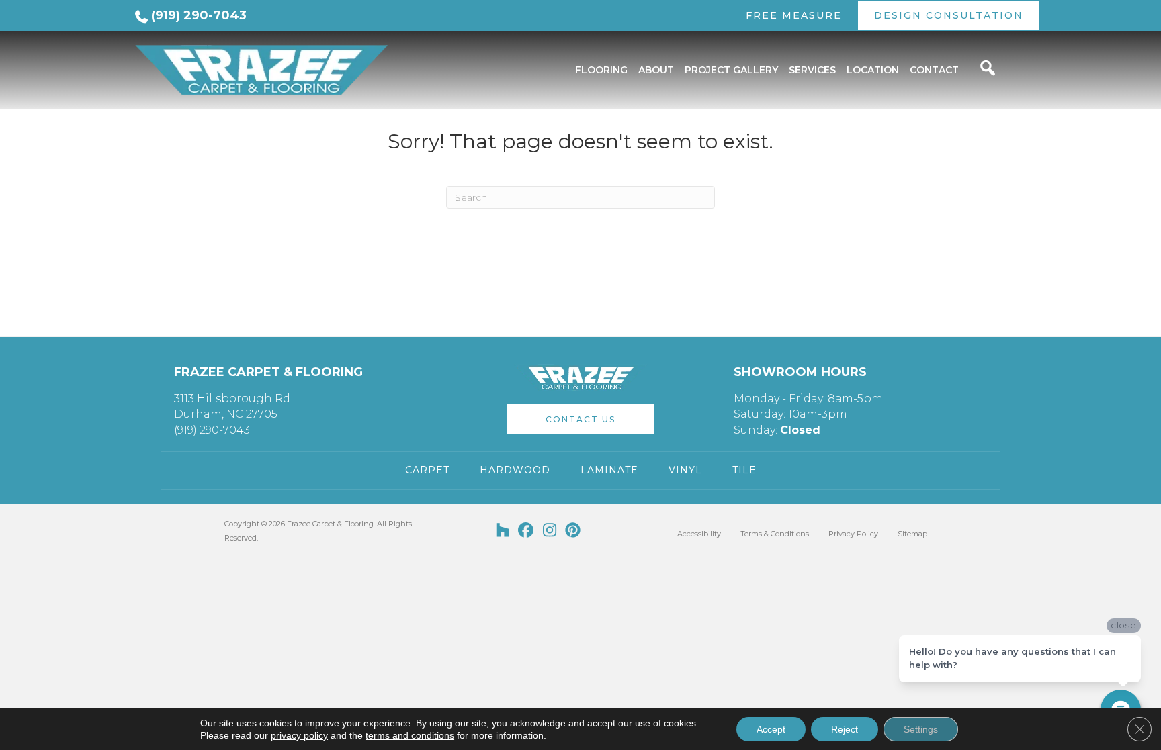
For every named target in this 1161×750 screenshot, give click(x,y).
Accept (771, 729)
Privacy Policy (853, 533)
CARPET (427, 470)
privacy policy (299, 735)
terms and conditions (410, 735)
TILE (744, 470)
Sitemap (912, 533)
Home (146, 113)
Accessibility (699, 533)
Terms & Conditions (774, 533)
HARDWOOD (515, 470)
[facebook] (526, 531)
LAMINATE (609, 470)
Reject (844, 729)
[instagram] (550, 531)
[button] (580, 419)
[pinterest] (573, 531)
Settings (921, 729)
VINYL (685, 470)
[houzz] (503, 531)
